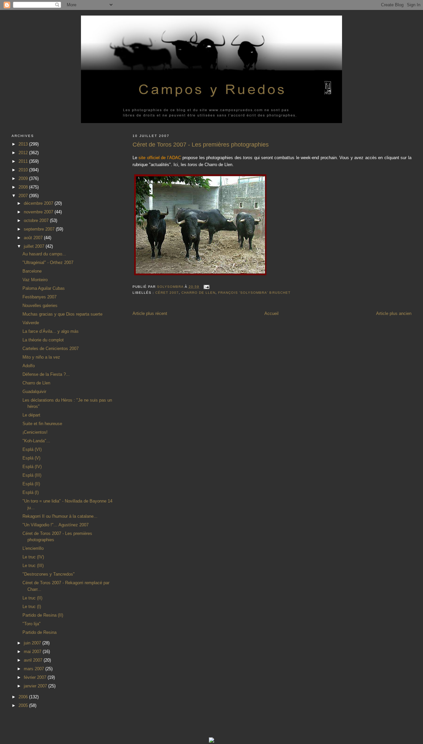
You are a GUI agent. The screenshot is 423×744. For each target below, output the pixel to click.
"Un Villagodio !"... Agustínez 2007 (55, 524)
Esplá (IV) (32, 466)
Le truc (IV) (33, 556)
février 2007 (36, 677)
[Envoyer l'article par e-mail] (206, 286)
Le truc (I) (31, 606)
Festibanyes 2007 (39, 296)
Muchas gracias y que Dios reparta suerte (62, 314)
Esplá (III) (31, 475)
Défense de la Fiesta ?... (46, 374)
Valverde (30, 322)
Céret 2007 (167, 292)
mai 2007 (33, 651)
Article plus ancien (393, 313)
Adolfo (28, 365)
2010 (24, 169)
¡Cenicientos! (35, 432)
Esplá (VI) (32, 449)
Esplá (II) (31, 483)
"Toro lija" (31, 623)
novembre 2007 (39, 211)
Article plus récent (150, 313)
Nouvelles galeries (40, 305)
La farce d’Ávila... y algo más (50, 331)
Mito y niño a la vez (41, 357)
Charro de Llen (198, 292)
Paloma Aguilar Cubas (43, 288)
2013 (24, 144)
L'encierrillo (33, 548)
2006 (24, 696)
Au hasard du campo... (44, 253)
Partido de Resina (39, 632)
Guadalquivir (34, 391)
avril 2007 (34, 660)
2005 (24, 705)
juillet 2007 (35, 246)
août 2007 (34, 237)
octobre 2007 (37, 220)
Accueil (271, 313)
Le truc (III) (33, 565)
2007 (24, 195)
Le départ (31, 415)
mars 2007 (34, 668)
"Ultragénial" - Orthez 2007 (47, 262)
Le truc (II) (32, 597)
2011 (24, 161)
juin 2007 (33, 642)
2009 (24, 178)
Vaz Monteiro (35, 279)
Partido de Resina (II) (42, 615)
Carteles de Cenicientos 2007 (50, 348)
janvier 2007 (36, 685)
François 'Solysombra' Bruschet (254, 292)
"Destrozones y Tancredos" (48, 574)
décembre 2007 (39, 203)
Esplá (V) (31, 458)
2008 (24, 187)
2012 (24, 152)
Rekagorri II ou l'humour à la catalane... (59, 516)
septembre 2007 (40, 229)
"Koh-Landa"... (36, 440)
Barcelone (32, 271)
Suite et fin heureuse (42, 423)
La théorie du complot (43, 339)
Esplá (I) (30, 492)
